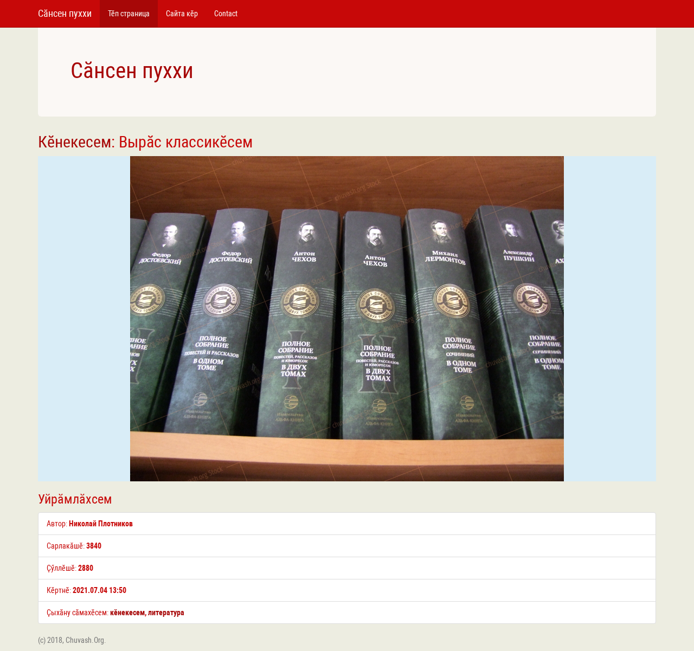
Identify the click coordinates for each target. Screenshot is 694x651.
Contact (225, 13)
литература (166, 612)
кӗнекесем (127, 612)
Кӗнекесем (74, 141)
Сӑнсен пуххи (65, 13)
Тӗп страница (129, 13)
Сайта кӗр (182, 13)
